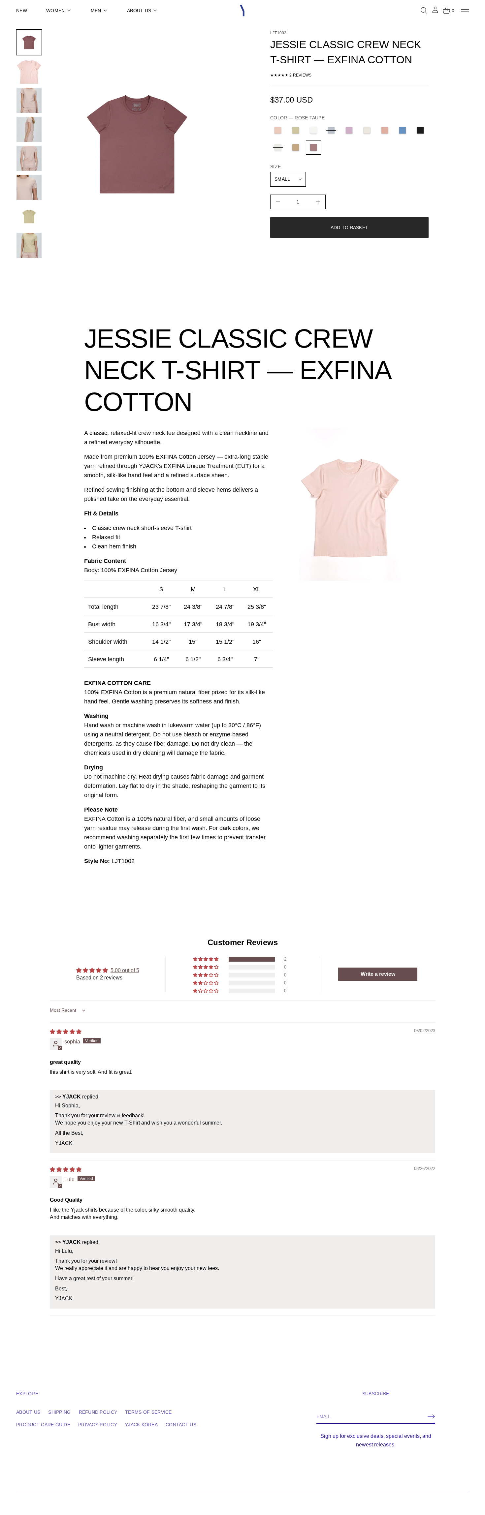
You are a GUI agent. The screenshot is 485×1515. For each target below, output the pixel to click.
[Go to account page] (435, 12)
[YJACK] (242, 10)
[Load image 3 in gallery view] (29, 100)
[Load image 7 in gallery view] (29, 216)
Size (275, 166)
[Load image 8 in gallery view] (29, 245)
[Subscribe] (431, 1416)
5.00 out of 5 (125, 970)
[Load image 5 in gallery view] (29, 158)
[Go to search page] (424, 10)
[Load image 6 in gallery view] (29, 187)
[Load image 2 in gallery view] (29, 71)
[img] (65, 1032)
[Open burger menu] (465, 10)
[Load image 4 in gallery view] (29, 129)
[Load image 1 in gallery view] (29, 42)
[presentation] (137, 144)
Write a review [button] (377, 974)
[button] (424, 10)
